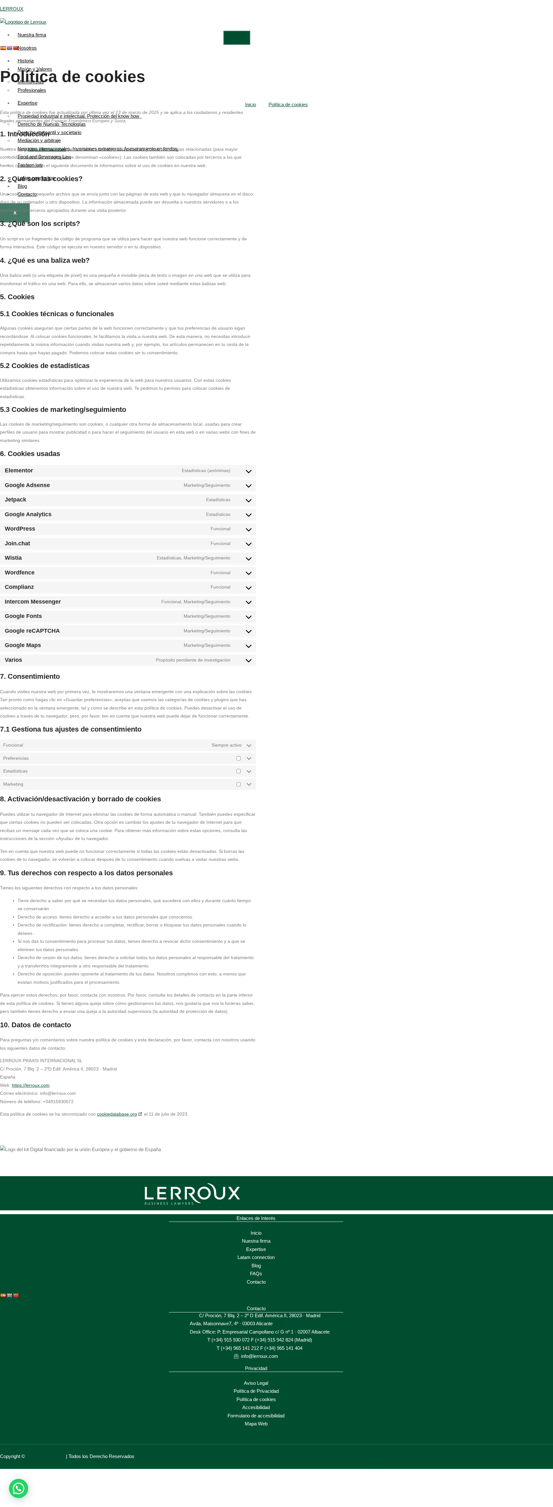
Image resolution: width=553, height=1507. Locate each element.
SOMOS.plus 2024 (43, 1456)
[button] (18, 1488)
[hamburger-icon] (236, 38)
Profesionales (32, 90)
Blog (22, 186)
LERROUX (11, 9)
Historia (26, 60)
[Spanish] (3, 48)
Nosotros (27, 48)
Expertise (27, 103)
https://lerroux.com (47, 149)
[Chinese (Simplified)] (16, 1295)
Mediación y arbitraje (39, 140)
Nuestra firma (32, 34)
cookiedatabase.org (117, 1114)
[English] (9, 1295)
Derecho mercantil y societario (49, 132)
